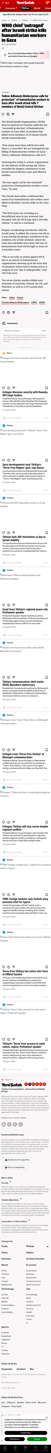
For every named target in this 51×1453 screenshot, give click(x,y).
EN (30, 1084)
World (4, 1265)
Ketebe (20, 1402)
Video (4, 1252)
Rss (32, 1369)
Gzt (3, 1402)
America (5, 1274)
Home (4, 20)
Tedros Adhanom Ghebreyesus (16, 302)
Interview (30, 1316)
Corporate (6, 1369)
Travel (29, 1319)
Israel (20, 297)
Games (4, 1294)
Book (28, 1298)
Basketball (6, 1336)
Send (44, 331)
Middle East (6, 1284)
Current (29, 1308)
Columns (6, 1259)
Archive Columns (35, 1259)
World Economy (33, 1284)
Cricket (4, 1350)
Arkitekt (5, 1406)
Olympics (5, 1354)
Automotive (31, 1270)
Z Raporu (11, 1402)
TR (26, 1084)
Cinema (29, 1301)
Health (29, 1312)
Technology (7, 1289)
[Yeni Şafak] (25, 2)
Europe (4, 1281)
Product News (7, 1305)
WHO (42, 302)
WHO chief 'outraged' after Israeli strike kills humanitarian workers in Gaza (41, 20)
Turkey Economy (33, 1281)
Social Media (7, 1312)
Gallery (30, 1252)
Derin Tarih (31, 1402)
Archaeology (32, 1294)
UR (44, 1084)
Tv (27, 1323)
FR (37, 1084)
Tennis (4, 1343)
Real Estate (31, 1277)
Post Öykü (16, 1406)
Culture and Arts (33, 1305)
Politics (25, 20)
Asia (3, 1277)
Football (5, 1332)
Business (30, 1274)
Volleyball (5, 1339)
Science (5, 1308)
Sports (5, 1327)
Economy (31, 1265)
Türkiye (14, 20)
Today (4, 1246)
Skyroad (42, 1402)
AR (33, 1084)
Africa (4, 1270)
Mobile (4, 1301)
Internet (5, 1298)
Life (28, 1289)
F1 (2, 1347)
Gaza (13, 297)
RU (41, 1084)
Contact (21, 1369)
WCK (35, 302)
